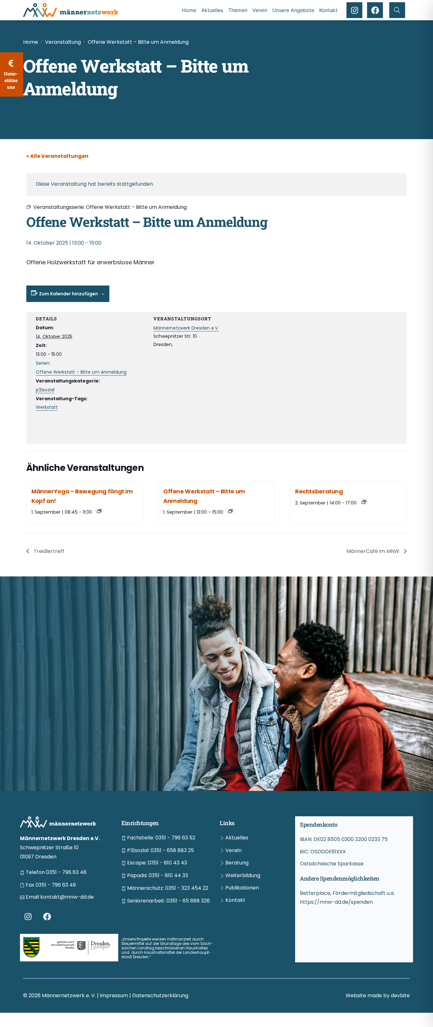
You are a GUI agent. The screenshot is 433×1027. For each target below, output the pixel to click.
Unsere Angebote (293, 10)
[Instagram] (354, 10)
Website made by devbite (378, 995)
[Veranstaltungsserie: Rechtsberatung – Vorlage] (364, 502)
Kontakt (328, 10)
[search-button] (397, 10)
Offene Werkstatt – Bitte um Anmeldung (81, 372)
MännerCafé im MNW (373, 551)
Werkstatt (47, 407)
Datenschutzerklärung (160, 995)
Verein (259, 10)
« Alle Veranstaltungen (57, 156)
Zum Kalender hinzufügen (68, 294)
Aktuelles (212, 10)
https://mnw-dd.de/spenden (336, 902)
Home (189, 10)
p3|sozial (45, 390)
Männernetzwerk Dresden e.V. (186, 328)
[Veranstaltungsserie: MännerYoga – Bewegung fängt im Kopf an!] (99, 511)
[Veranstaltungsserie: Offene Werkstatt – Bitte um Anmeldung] (230, 511)
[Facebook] (375, 10)
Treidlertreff (48, 551)
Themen (237, 10)
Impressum (114, 995)
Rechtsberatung (319, 491)
